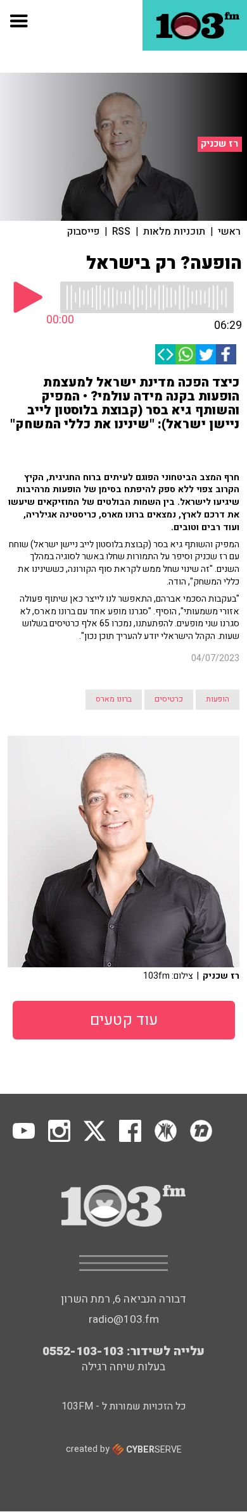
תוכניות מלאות (174, 231)
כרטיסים (169, 699)
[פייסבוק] (226, 354)
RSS (121, 231)
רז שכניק (219, 144)
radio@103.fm (124, 1319)
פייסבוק (83, 231)
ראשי (229, 231)
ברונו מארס (114, 699)
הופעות (217, 699)
